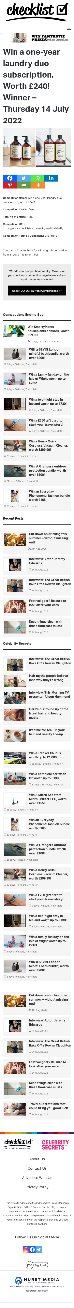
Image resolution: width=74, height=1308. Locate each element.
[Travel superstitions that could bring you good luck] (15, 1109)
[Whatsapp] (37, 178)
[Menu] (69, 28)
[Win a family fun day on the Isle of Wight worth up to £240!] (15, 379)
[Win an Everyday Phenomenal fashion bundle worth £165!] (15, 496)
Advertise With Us (37, 1178)
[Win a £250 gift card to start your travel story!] (15, 425)
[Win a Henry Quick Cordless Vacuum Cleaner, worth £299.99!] (15, 446)
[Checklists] (37, 12)
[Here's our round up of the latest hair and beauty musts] (15, 715)
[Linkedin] (51, 178)
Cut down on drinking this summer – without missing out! (48, 538)
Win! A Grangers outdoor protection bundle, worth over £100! (47, 470)
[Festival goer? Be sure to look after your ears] (15, 606)
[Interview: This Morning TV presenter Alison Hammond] (15, 698)
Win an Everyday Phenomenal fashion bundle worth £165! (49, 495)
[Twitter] (24, 178)
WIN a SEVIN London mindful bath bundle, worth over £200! (49, 354)
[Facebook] (10, 178)
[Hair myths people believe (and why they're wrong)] (15, 681)
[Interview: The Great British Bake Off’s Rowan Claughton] (15, 585)
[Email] (24, 185)
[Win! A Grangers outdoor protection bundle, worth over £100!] (15, 471)
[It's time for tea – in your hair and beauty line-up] (15, 736)
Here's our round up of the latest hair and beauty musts (48, 713)
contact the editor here (55, 1215)
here (44, 1223)
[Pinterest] (10, 185)
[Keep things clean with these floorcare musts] (15, 627)
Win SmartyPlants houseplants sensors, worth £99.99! (48, 331)
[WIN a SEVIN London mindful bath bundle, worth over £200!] (15, 354)
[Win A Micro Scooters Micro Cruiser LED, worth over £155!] (15, 799)
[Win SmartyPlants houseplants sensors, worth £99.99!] (14, 331)
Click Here (51, 235)
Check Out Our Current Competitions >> (37, 290)
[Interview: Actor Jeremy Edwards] (15, 565)
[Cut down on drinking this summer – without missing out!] (15, 540)
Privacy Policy (37, 1187)
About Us (37, 1159)
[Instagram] (26, 1249)
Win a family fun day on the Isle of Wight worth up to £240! (49, 379)
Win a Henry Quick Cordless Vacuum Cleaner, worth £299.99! (48, 445)
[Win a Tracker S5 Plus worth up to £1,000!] (15, 758)
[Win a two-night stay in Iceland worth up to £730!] (15, 404)
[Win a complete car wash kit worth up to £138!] (15, 779)
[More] (38, 185)
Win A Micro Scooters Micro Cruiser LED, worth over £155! (48, 799)
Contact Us (37, 1168)
